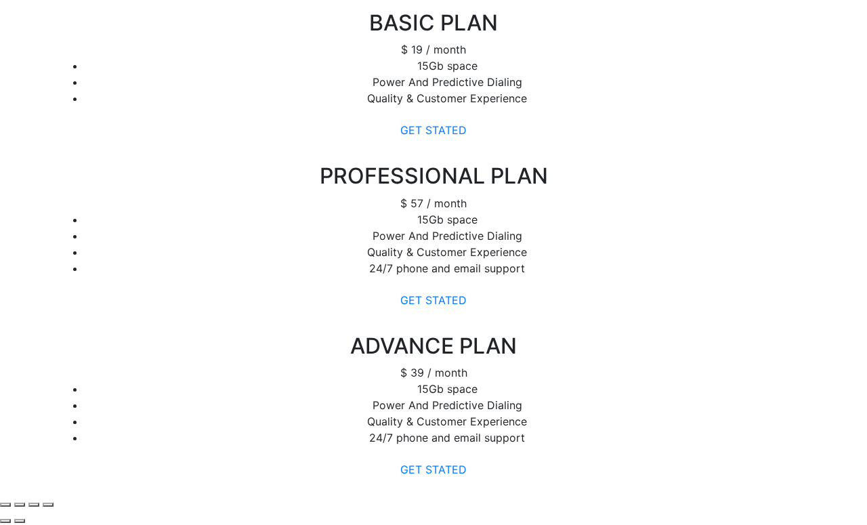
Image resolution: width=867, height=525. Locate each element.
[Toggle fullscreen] (33, 505)
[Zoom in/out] (48, 505)
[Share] (19, 505)
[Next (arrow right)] (19, 521)
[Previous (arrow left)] (5, 521)
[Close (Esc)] (5, 505)
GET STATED (433, 130)
